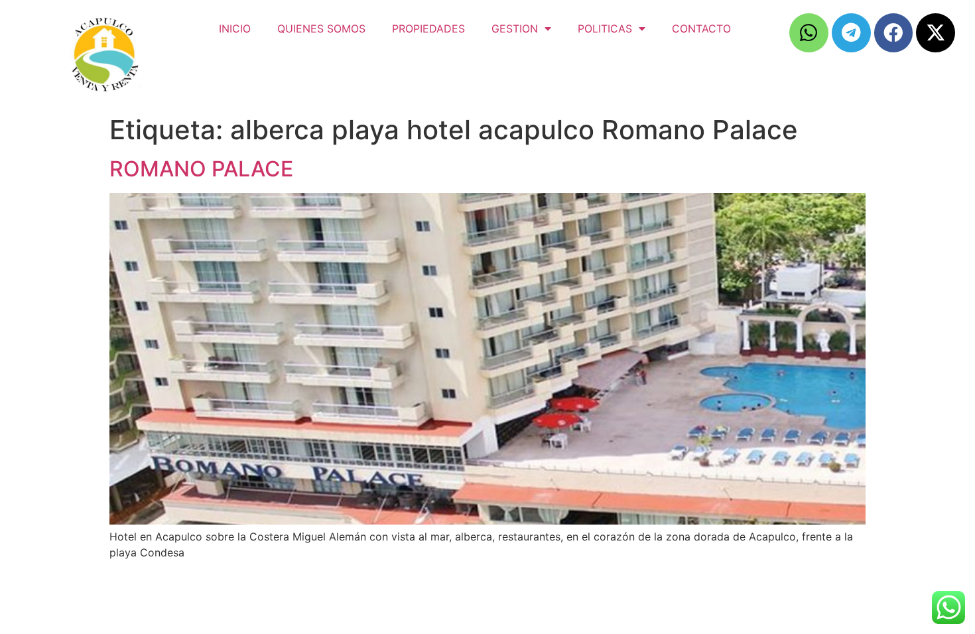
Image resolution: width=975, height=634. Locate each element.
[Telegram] (851, 32)
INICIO (235, 28)
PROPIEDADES (428, 28)
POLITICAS (605, 28)
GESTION (514, 28)
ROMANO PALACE (201, 169)
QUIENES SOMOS (321, 28)
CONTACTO (701, 28)
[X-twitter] (935, 32)
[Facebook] (893, 32)
